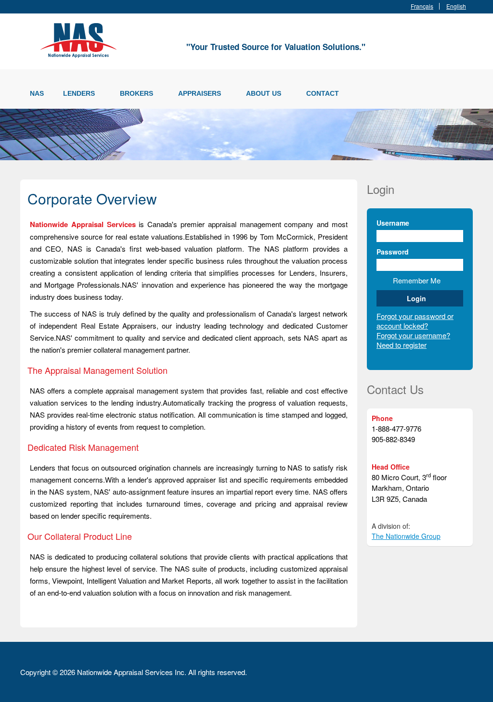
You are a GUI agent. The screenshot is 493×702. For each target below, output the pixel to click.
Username (392, 223)
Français (422, 6)
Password (392, 251)
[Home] (80, 39)
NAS (37, 93)
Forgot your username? (413, 335)
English (456, 6)
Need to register (401, 345)
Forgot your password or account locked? (415, 321)
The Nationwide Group (406, 536)
